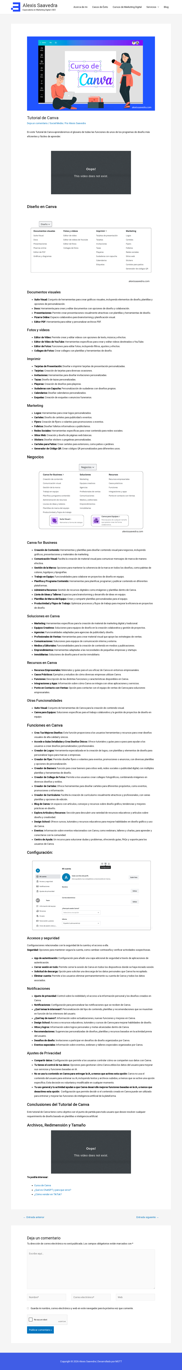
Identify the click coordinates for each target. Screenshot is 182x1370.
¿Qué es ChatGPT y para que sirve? (52, 1190)
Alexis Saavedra (40, 5)
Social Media (56, 123)
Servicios (151, 7)
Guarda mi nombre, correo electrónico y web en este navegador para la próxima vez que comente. (82, 1308)
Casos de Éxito (100, 7)
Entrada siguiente (147, 1217)
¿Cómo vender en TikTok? (48, 1194)
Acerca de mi (80, 7)
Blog (166, 7)
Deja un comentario (37, 123)
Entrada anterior (33, 1217)
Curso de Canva (42, 1185)
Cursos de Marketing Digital (127, 7)
